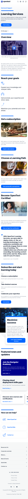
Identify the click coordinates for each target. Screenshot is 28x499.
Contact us (10, 435)
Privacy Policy (14, 475)
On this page (4, 31)
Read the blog (6, 388)
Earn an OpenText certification (11, 228)
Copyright (5, 490)
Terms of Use (14, 477)
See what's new (7, 401)
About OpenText (11, 419)
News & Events (5, 458)
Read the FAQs (11, 427)
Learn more (5, 373)
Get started (6, 302)
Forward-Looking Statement (14, 483)
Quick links (4, 462)
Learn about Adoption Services (16, 340)
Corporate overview (6, 451)
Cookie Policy (14, 480)
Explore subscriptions (8, 149)
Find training (6, 25)
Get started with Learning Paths (11, 186)
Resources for (4, 447)
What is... (3, 455)
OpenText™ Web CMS (16, 494)
